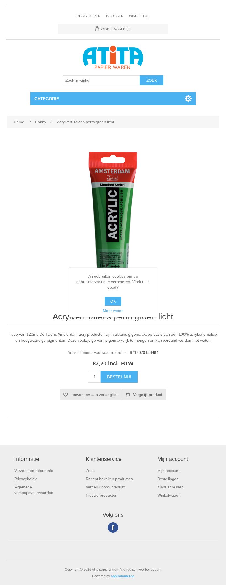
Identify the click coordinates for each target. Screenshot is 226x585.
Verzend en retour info (33, 470)
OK (113, 301)
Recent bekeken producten (109, 479)
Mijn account (168, 470)
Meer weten (113, 310)
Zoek (90, 470)
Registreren (89, 16)
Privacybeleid (25, 479)
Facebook (113, 527)
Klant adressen (170, 487)
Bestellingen (168, 479)
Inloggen (114, 16)
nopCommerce (122, 576)
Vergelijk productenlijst (105, 487)
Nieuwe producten (101, 495)
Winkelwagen (169, 495)
